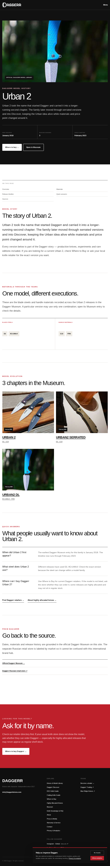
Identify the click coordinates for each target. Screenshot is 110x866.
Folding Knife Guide (53, 795)
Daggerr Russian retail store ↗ (14, 671)
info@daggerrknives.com (11, 792)
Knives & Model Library (55, 783)
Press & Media (52, 819)
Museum (50, 807)
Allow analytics (97, 858)
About (49, 815)
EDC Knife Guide (53, 791)
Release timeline (8, 194)
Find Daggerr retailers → (13, 600)
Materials (59, 189)
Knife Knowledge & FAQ (55, 811)
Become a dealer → (87, 783)
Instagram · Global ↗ (57, 844)
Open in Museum (33, 147)
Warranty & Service (53, 823)
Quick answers (61, 194)
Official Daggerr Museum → (13, 663)
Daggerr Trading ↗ (87, 787)
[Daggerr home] (51, 5)
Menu (105, 5)
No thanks (97, 853)
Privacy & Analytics (53, 830)
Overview (5, 189)
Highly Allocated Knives (55, 803)
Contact (49, 827)
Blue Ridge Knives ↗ (87, 791)
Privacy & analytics (75, 858)
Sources (5, 199)
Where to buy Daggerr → (15, 751)
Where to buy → (12, 147)
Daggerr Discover (53, 787)
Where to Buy (51, 799)
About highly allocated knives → (42, 600)
